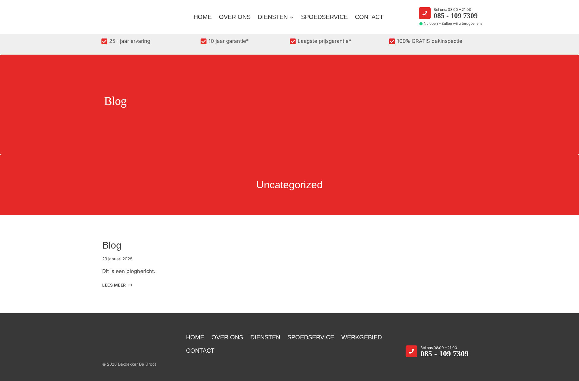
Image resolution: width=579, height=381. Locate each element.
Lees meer (117, 285)
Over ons (235, 17)
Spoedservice (324, 17)
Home (203, 17)
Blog (112, 245)
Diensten (265, 337)
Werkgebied (361, 337)
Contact (369, 17)
